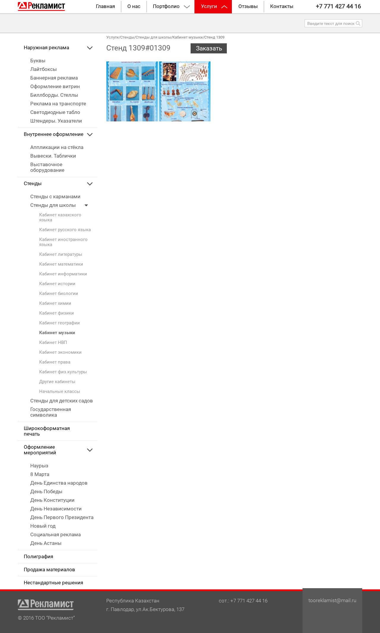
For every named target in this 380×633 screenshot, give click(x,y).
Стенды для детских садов (61, 401)
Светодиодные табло (55, 112)
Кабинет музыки (57, 332)
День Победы (46, 491)
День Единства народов (59, 483)
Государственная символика (50, 412)
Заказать (209, 48)
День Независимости (56, 509)
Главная (105, 6)
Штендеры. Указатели (56, 121)
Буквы (37, 61)
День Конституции (52, 500)
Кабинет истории (57, 283)
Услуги (209, 6)
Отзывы (248, 6)
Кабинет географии (59, 323)
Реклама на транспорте (58, 104)
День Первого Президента (62, 517)
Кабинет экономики (60, 352)
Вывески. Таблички (53, 156)
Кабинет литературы (60, 254)
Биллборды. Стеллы (54, 95)
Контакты (281, 6)
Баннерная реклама (54, 78)
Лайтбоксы (43, 69)
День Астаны (45, 543)
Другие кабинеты (57, 381)
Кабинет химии (55, 303)
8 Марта (39, 474)
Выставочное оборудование (47, 167)
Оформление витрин (55, 86)
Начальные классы (59, 391)
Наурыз (39, 466)
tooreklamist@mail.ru (332, 600)
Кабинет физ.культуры (63, 372)
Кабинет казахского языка (60, 217)
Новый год (43, 526)
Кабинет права (54, 362)
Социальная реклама (55, 534)
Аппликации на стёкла (56, 147)
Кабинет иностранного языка (63, 242)
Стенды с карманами (55, 196)
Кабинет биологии (58, 293)
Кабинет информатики (63, 274)
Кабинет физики (56, 313)
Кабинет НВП (53, 342)
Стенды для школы (53, 205)
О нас (133, 6)
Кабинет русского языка (65, 229)
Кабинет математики (61, 264)
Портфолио (166, 6)
